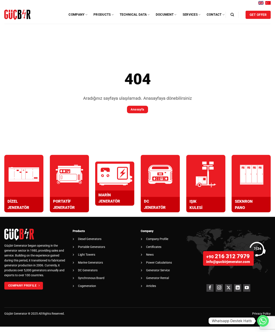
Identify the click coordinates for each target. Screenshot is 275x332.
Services (190, 15)
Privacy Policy (261, 313)
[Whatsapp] (263, 321)
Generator (20, 313)
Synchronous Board (91, 278)
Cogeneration (87, 286)
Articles (151, 286)
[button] (232, 15)
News (150, 254)
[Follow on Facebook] (210, 288)
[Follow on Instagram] (219, 288)
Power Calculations (159, 262)
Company (76, 15)
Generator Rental (157, 278)
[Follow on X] (228, 288)
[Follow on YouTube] (246, 288)
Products (102, 15)
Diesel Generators (89, 239)
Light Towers (86, 254)
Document (165, 15)
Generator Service (158, 270)
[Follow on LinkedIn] (237, 288)
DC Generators (88, 270)
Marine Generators (90, 262)
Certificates (153, 247)
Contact (214, 15)
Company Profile (157, 239)
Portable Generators (91, 247)
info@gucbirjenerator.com (228, 262)
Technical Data (133, 15)
